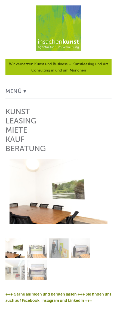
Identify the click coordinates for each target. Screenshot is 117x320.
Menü (13, 91)
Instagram (50, 300)
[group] (58, 219)
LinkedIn (76, 300)
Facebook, (31, 300)
